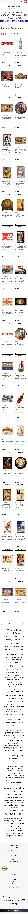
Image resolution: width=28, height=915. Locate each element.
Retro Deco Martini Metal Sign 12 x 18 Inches (20, 506)
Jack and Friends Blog (14, 887)
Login (11, 861)
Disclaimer (14, 883)
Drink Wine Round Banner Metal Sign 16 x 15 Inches (7, 215)
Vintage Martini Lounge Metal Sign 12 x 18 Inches (20, 538)
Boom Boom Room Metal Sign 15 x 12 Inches (7, 86)
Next (24, 623)
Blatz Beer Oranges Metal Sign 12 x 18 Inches (20, 570)
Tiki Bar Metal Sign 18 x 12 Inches (20, 311)
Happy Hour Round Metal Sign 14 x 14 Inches (20, 344)
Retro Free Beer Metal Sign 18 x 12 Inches (7, 570)
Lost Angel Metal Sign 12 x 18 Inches (20, 440)
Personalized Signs (14, 876)
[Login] (22, 2)
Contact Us (14, 881)
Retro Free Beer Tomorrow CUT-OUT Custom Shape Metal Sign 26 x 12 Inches (20, 86)
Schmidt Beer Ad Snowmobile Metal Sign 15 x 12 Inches (7, 280)
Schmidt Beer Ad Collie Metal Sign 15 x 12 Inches (20, 280)
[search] (19, 2)
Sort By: (11, 34)
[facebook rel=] (1, 897)
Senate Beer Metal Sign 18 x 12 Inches (7, 408)
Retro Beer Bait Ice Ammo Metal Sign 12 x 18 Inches (7, 151)
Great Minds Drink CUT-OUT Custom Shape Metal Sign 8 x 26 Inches (20, 54)
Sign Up (16, 861)
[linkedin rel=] (9, 897)
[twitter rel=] (4, 897)
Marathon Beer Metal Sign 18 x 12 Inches (7, 602)
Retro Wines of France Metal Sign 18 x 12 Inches (7, 183)
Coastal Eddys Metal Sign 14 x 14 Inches (20, 473)
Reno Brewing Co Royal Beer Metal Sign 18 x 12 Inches (7, 312)
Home (2, 24)
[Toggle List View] (5, 34)
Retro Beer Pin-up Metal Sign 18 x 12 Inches (20, 183)
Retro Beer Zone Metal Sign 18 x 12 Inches (7, 377)
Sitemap (15, 913)
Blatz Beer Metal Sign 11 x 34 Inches (20, 408)
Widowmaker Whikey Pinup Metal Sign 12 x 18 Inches (7, 473)
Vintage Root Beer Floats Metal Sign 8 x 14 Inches (20, 151)
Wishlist (14, 859)
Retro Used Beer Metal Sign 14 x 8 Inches (6, 247)
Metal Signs (7, 24)
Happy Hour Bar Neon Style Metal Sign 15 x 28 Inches (20, 377)
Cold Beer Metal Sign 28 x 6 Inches (7, 343)
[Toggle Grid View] (2, 34)
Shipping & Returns (14, 863)
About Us (14, 879)
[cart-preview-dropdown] (25, 1)
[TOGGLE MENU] (2, 1)
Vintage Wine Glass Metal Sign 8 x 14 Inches (20, 215)
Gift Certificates (14, 857)
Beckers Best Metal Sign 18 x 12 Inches (7, 440)
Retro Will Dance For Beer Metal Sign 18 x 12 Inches (20, 247)
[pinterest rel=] (6, 897)
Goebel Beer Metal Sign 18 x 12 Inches (20, 601)
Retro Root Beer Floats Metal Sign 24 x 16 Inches (7, 118)
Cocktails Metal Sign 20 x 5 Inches (7, 53)
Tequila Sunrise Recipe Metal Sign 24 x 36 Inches (7, 506)
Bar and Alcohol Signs (16, 24)
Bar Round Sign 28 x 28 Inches (20, 117)
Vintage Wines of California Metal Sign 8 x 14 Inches (7, 538)
